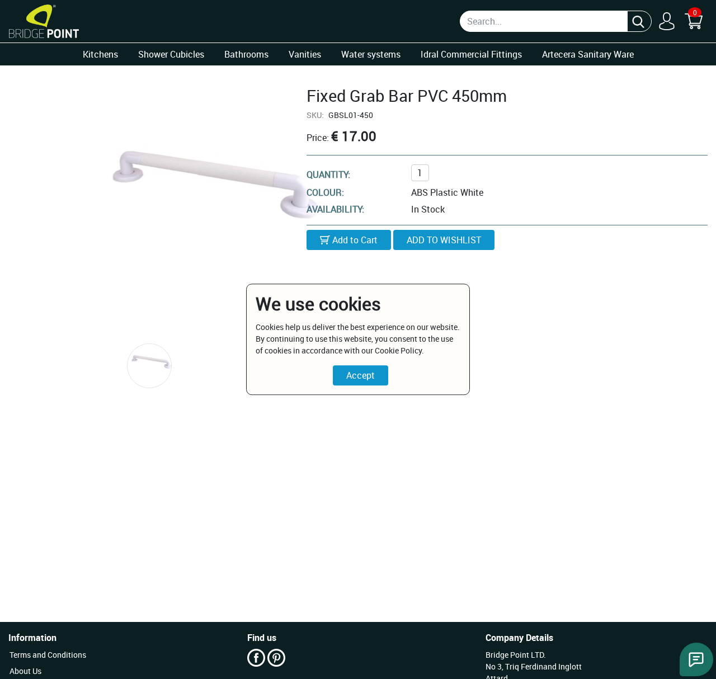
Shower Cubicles (171, 54)
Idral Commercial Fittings (471, 54)
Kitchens (100, 54)
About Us (25, 671)
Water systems (371, 54)
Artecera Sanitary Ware (588, 54)
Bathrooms (246, 54)
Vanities (305, 54)
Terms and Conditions (48, 654)
